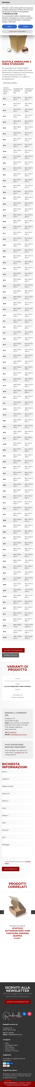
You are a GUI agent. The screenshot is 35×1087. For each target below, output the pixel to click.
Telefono (5, 801)
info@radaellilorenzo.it (15, 1034)
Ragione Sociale (8, 786)
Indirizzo (5, 815)
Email (4, 808)
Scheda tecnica (10, 655)
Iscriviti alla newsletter (17, 1002)
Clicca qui (7, 1081)
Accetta (25, 26)
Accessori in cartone (11, 1051)
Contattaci (17, 752)
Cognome (6, 779)
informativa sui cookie (11, 13)
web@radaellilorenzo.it (18, 734)
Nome (4, 772)
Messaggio (5, 845)
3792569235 (12, 732)
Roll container (9, 1047)
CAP (4, 837)
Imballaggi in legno (11, 1045)
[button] (2, 912)
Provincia (5, 830)
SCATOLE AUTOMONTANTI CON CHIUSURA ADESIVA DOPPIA (17, 932)
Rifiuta (9, 26)
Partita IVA (6, 793)
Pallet (7, 1043)
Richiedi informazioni (13, 650)
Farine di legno (10, 1049)
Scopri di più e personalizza (17, 31)
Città (4, 823)
